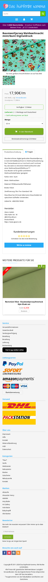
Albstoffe (5, 492)
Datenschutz (6, 449)
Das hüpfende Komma (28, 565)
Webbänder (6, 466)
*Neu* (4, 460)
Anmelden (7, 537)
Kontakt (5, 440)
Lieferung (5, 342)
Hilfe (4, 437)
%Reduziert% (7, 478)
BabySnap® (6, 511)
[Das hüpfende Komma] (24, 6)
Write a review (24, 245)
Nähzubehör (6, 469)
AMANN (5, 498)
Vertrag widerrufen (14, 350)
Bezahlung (6, 339)
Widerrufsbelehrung (9, 443)
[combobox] (24, 13)
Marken (5, 472)
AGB (4, 446)
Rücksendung (7, 345)
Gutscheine (6, 475)
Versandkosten (21, 98)
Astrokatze (6, 507)
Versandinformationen (10, 327)
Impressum (6, 434)
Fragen (30, 152)
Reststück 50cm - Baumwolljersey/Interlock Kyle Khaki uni (24, 302)
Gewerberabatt (7, 330)
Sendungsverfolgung (9, 333)
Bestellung (6, 336)
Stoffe (4, 463)
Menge (7, 120)
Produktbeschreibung (12, 152)
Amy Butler (6, 501)
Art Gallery (6, 504)
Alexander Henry (8, 495)
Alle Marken (6, 514)
